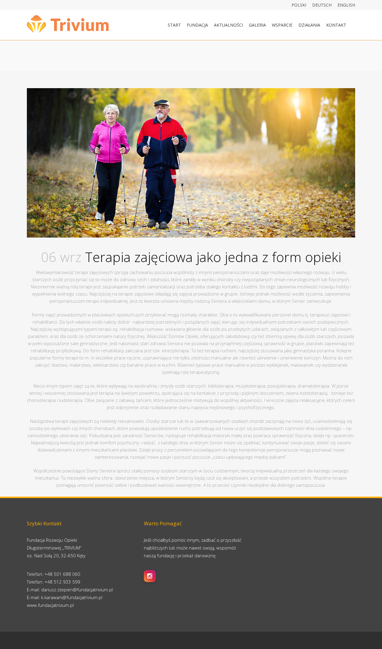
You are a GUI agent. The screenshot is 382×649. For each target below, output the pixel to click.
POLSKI (299, 5)
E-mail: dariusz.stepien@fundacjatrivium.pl (70, 590)
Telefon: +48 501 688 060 (53, 574)
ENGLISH (346, 5)
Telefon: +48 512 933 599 (53, 582)
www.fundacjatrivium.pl (50, 605)
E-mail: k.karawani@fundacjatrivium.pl (64, 597)
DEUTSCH (322, 5)
